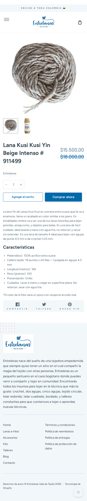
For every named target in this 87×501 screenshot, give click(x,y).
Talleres (8, 450)
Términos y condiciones (60, 425)
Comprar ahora (63, 197)
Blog (6, 456)
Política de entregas (57, 437)
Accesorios (10, 437)
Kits (5, 444)
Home (7, 425)
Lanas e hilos (11, 431)
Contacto (9, 463)
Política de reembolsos (59, 431)
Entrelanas (9, 173)
